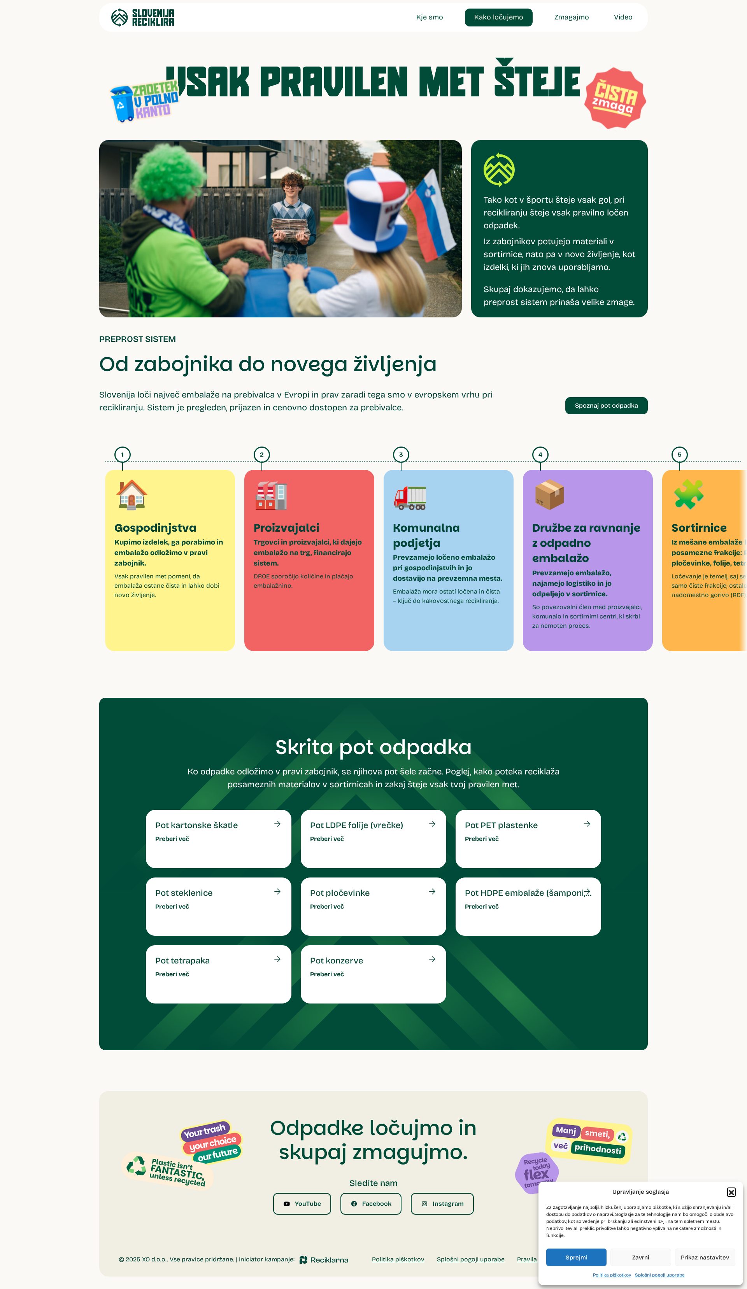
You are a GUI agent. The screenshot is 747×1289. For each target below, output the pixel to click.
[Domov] (142, 17)
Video (623, 17)
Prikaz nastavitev (705, 1257)
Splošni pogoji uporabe (660, 1275)
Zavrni (640, 1257)
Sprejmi (576, 1257)
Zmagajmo (571, 17)
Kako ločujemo (498, 17)
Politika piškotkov (612, 1275)
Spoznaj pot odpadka (606, 405)
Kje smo (429, 17)
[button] (731, 1192)
